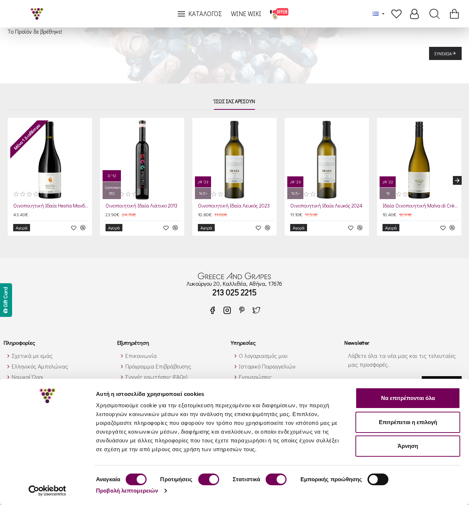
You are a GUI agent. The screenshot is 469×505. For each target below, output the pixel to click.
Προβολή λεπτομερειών (127, 490)
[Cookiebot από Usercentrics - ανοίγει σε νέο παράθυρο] (47, 490)
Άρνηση (408, 446)
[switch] (208, 479)
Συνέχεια (443, 53)
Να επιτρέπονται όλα (408, 398)
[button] (11, 180)
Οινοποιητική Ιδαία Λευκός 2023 (234, 205)
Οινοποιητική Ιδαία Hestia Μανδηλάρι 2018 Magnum (51, 205)
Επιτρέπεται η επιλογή (408, 422)
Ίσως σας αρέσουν (234, 101)
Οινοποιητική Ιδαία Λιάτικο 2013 (141, 205)
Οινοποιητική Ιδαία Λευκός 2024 (326, 205)
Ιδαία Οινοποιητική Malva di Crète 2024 (421, 205)
